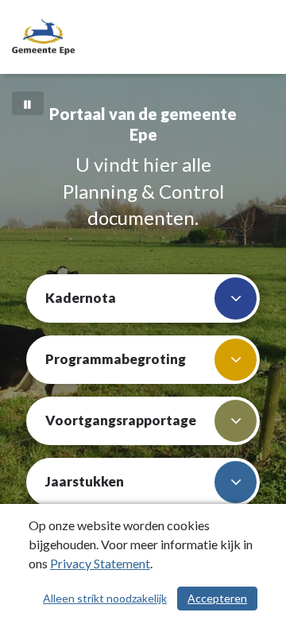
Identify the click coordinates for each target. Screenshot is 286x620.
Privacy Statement (100, 563)
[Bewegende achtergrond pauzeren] (28, 103)
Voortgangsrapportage (120, 420)
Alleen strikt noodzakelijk (105, 598)
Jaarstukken (84, 481)
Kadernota (80, 297)
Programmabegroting (115, 359)
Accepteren (217, 598)
